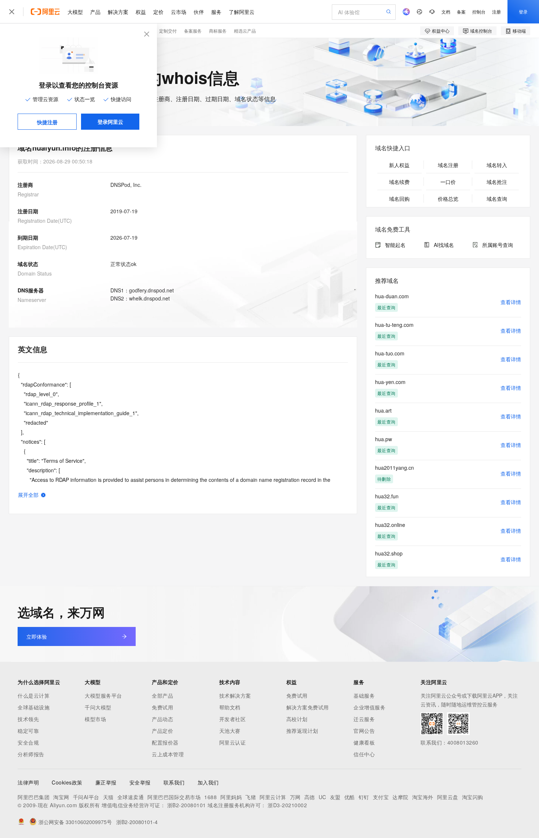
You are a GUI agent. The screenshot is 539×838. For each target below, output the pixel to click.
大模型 (75, 11)
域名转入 (497, 165)
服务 (216, 11)
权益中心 (441, 30)
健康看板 (364, 742)
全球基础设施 (34, 707)
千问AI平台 (86, 797)
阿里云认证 (232, 742)
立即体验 (36, 636)
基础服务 (364, 695)
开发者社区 (232, 719)
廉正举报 (106, 782)
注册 (496, 11)
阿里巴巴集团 (34, 797)
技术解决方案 (235, 695)
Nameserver (32, 299)
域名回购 (399, 198)
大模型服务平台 (103, 695)
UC (322, 797)
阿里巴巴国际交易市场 (174, 797)
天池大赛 (230, 730)
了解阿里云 (241, 11)
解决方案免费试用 (307, 707)
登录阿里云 (110, 121)
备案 (461, 11)
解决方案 (118, 11)
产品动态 (162, 719)
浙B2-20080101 (186, 805)
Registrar (28, 194)
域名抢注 (497, 181)
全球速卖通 (130, 797)
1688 (210, 797)
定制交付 (168, 30)
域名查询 (497, 198)
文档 (445, 11)
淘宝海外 (422, 797)
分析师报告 (31, 754)
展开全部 (28, 494)
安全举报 (140, 782)
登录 (523, 11)
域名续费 (399, 181)
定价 (158, 11)
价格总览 (448, 198)
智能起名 (395, 244)
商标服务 (218, 30)
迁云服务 (364, 719)
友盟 (335, 797)
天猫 (108, 797)
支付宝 (381, 797)
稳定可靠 (28, 730)
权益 (141, 11)
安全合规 (28, 742)
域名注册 (448, 165)
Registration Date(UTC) (45, 220)
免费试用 (162, 707)
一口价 (448, 181)
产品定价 (162, 730)
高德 (309, 797)
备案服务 (193, 30)
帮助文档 (230, 707)
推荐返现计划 (302, 730)
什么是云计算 (34, 695)
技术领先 (28, 719)
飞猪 (250, 797)
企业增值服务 (369, 707)
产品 (95, 11)
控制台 (478, 11)
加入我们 (208, 782)
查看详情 (510, 302)
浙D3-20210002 (287, 805)
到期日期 (28, 237)
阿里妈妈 (231, 797)
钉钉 (364, 797)
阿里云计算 (273, 797)
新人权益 (399, 165)
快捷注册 (47, 122)
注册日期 (28, 211)
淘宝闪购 (472, 797)
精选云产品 (245, 30)
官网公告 (364, 730)
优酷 (349, 797)
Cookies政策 (67, 782)
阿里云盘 (447, 797)
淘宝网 (61, 797)
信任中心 (364, 754)
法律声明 (28, 782)
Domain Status (35, 273)
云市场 (178, 11)
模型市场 (95, 719)
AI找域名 (444, 244)
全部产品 (162, 695)
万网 (295, 797)
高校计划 (297, 719)
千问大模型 (98, 707)
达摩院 (400, 797)
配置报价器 (165, 742)
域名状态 (28, 263)
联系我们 (174, 782)
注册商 (25, 184)
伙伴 (199, 11)
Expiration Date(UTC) (42, 247)
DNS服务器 (31, 290)
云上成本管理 (168, 754)
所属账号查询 (497, 244)
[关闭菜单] (11, 11)
